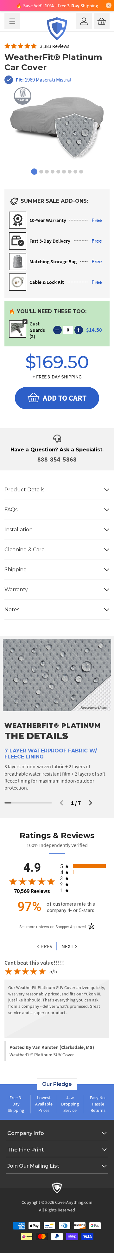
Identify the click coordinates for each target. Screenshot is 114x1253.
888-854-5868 (57, 459)
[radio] (83, 866)
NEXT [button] (67, 946)
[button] (12, 21)
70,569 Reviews (32, 891)
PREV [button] (46, 946)
